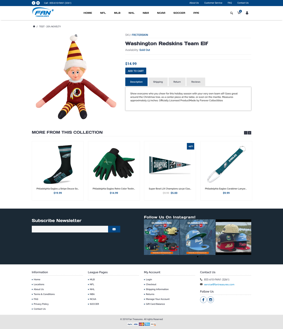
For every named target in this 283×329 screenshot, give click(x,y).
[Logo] (43, 12)
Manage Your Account (158, 299)
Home (88, 13)
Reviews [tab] (195, 82)
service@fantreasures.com (219, 284)
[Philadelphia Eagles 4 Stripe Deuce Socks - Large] (58, 164)
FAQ (230, 3)
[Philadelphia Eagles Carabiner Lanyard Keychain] (226, 164)
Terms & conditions (44, 294)
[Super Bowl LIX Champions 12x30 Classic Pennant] (170, 164)
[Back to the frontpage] (34, 26)
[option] (57, 170)
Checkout (151, 284)
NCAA (161, 13)
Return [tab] (177, 82)
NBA (146, 13)
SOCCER (179, 13)
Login (149, 279)
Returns (150, 294)
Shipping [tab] (158, 82)
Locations (39, 284)
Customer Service (213, 3)
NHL (132, 13)
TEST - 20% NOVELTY (50, 26)
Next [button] (249, 132)
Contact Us (243, 3)
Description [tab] (136, 82)
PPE (196, 13)
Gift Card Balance (155, 304)
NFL (103, 13)
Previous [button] (245, 132)
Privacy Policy (41, 304)
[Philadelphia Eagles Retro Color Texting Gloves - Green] (114, 164)
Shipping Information (157, 289)
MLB (117, 13)
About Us (194, 3)
